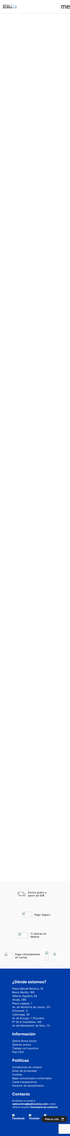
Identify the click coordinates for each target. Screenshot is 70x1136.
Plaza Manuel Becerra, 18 (27, 988)
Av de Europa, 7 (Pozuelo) (28, 1018)
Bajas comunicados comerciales (32, 1078)
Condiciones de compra (27, 1067)
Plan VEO (18, 1052)
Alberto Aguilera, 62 (24, 996)
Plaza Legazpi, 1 (22, 1003)
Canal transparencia (24, 1082)
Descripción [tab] (11, 158)
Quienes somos (21, 1044)
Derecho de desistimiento (28, 1085)
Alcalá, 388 (19, 999)
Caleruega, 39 (20, 1014)
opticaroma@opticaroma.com (30, 1103)
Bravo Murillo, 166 (23, 992)
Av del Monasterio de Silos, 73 (31, 1025)
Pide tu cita (52, 1119)
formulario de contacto (44, 1107)
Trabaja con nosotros (25, 1048)
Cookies (17, 1074)
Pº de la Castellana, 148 (26, 1021)
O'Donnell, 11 (20, 1010)
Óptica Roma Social (24, 1040)
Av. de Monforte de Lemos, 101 (31, 1007)
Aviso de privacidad (24, 1070)
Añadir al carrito (35, 139)
